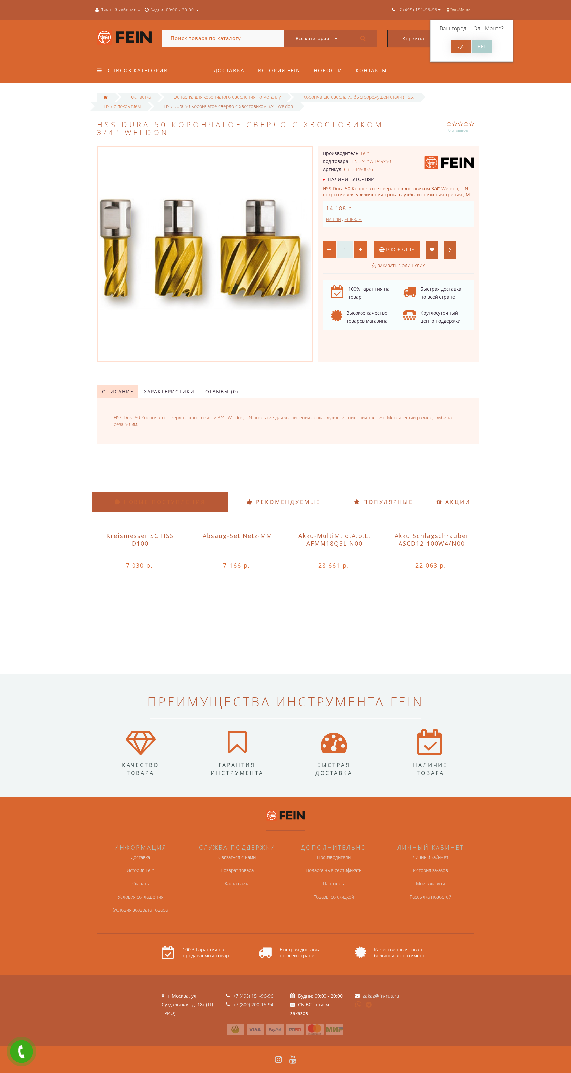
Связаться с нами (237, 857)
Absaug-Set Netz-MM (237, 536)
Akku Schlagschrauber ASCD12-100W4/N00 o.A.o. (432, 543)
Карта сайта (237, 883)
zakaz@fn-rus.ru (381, 996)
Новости (328, 70)
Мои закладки (430, 883)
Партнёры (334, 883)
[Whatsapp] (358, 1003)
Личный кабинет (430, 857)
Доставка (229, 70)
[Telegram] (369, 1005)
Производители (334, 857)
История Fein (279, 70)
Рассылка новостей (430, 897)
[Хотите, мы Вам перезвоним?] (21, 1051)
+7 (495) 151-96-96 (253, 996)
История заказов (430, 870)
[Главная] (106, 97)
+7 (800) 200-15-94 (253, 1004)
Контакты (371, 70)
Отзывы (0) (221, 391)
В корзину (399, 249)
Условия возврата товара (140, 910)
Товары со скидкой (334, 897)
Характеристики (169, 391)
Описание (117, 391)
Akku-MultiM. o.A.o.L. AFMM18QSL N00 (334, 539)
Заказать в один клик (401, 266)
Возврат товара (237, 870)
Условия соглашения (140, 897)
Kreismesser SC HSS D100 (140, 539)
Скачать (140, 883)
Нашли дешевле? (344, 219)
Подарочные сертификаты (334, 870)
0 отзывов (458, 130)
